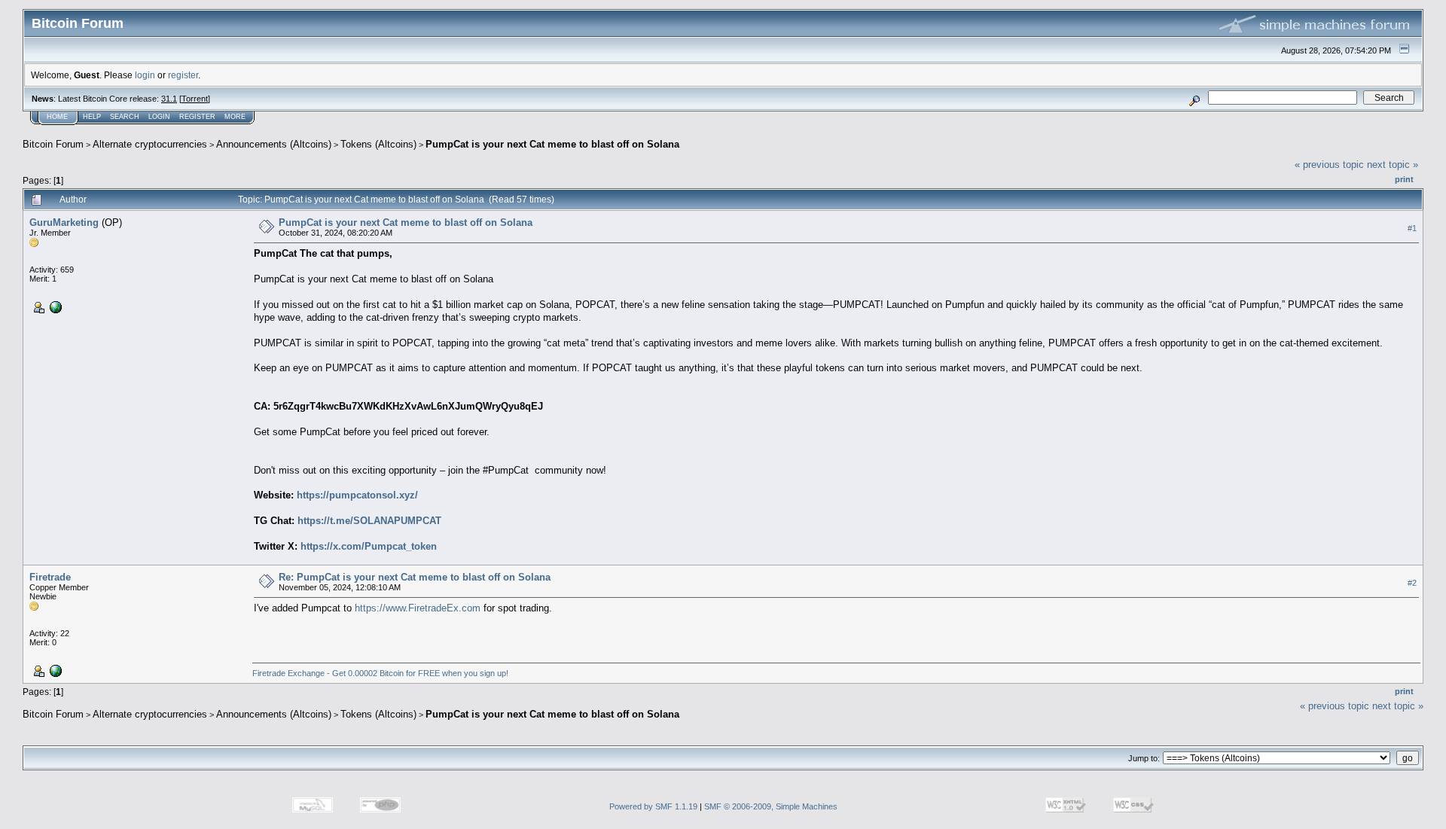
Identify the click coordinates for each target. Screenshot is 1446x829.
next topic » (1392, 164)
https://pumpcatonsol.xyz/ (357, 495)
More (235, 116)
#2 (1412, 583)
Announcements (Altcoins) (273, 144)
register (183, 75)
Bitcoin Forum (53, 144)
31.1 (169, 98)
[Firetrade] (54, 670)
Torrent (195, 98)
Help (92, 116)
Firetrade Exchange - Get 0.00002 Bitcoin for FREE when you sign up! (380, 673)
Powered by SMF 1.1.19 (653, 806)
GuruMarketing (64, 222)
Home (57, 116)
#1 (1412, 228)
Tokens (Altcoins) (378, 144)
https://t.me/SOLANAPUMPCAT (369, 520)
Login (159, 116)
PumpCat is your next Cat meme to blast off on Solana (552, 144)
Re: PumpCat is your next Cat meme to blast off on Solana (415, 577)
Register (197, 116)
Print (1404, 179)
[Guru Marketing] (54, 306)
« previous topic (1329, 164)
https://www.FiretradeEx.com (417, 608)
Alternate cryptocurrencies (150, 144)
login (145, 75)
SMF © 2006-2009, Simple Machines (770, 806)
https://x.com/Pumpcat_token (368, 546)
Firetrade (50, 577)
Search (124, 116)
